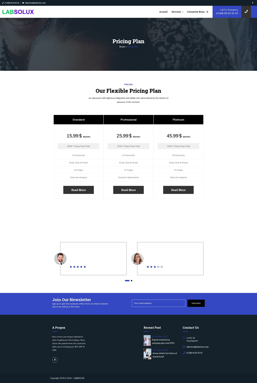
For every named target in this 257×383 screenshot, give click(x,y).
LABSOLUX (78, 378)
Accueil (163, 11)
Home (122, 46)
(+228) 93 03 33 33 (12, 3)
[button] (127, 280)
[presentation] (49, 263)
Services (176, 11)
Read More (78, 190)
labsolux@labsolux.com (35, 3)
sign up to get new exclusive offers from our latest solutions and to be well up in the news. (80, 305)
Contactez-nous (196, 11)
